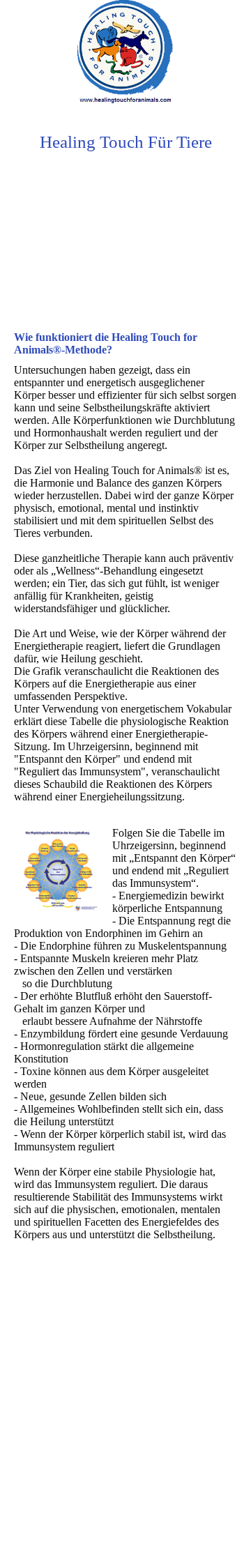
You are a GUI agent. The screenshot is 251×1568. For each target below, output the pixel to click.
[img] (125, 52)
